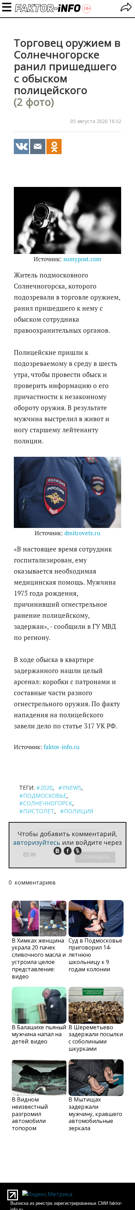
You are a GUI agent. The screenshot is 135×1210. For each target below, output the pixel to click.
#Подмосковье (42, 796)
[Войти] (126, 8)
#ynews (69, 788)
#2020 (44, 788)
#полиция (76, 811)
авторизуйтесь (36, 842)
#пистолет (36, 811)
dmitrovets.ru (82, 533)
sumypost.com (82, 259)
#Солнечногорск (45, 803)
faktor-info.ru (62, 747)
